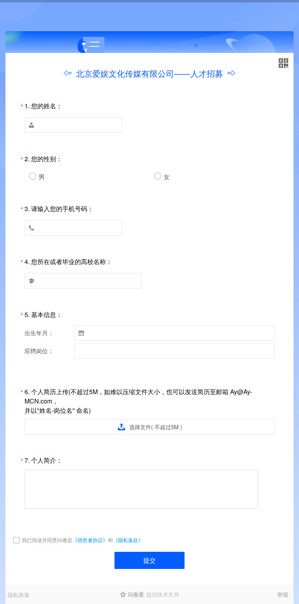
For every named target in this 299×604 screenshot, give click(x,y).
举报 (282, 594)
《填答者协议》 (90, 540)
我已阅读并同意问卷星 (47, 540)
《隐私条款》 (128, 540)
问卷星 (136, 594)
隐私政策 (19, 595)
